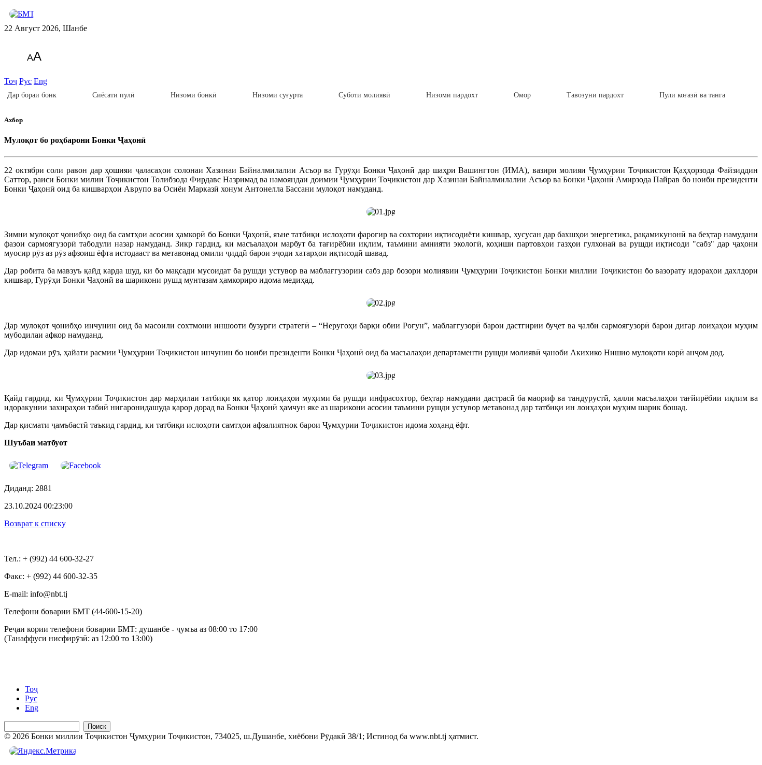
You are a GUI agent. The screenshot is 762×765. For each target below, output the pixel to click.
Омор (522, 95)
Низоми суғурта (277, 95)
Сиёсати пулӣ (113, 95)
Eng (40, 81)
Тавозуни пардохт (595, 95)
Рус (25, 81)
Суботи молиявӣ (364, 95)
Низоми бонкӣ (194, 95)
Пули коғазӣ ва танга (692, 95)
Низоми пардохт (452, 95)
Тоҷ (10, 81)
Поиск (97, 726)
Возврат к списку (35, 523)
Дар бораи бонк (32, 95)
